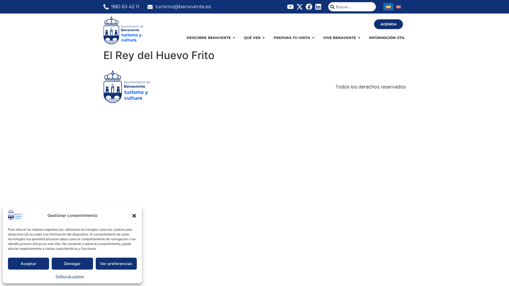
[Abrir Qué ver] (263, 38)
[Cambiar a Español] (388, 7)
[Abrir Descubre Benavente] (234, 38)
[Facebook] (309, 6)
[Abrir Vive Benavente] (359, 38)
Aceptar (28, 263)
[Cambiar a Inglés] (398, 7)
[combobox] (352, 6)
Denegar (72, 263)
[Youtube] (290, 6)
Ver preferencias (116, 263)
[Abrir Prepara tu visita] (313, 38)
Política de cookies (70, 276)
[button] (134, 215)
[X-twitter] (299, 6)
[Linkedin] (318, 6)
